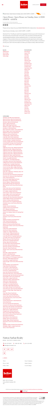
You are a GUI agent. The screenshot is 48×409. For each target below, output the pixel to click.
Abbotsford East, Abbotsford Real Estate (12, 119)
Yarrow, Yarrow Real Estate (8, 327)
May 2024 (26, 81)
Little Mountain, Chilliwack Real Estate (11, 233)
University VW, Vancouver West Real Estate (12, 305)
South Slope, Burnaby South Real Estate (12, 287)
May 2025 (26, 74)
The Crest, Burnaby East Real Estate (11, 303)
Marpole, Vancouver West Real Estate (11, 239)
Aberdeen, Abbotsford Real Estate (10, 122)
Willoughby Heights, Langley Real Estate (11, 326)
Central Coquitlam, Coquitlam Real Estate (12, 140)
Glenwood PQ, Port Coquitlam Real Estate (12, 201)
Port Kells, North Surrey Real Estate (10, 269)
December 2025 (28, 63)
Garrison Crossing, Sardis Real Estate (11, 200)
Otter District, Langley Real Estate (10, 260)
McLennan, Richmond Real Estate (10, 245)
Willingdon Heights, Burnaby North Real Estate (13, 324)
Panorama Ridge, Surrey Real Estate (10, 264)
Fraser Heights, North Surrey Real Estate (11, 194)
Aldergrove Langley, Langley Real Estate (11, 126)
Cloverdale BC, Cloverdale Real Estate (11, 159)
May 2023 (26, 90)
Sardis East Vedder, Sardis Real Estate (11, 279)
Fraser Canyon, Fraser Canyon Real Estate (12, 192)
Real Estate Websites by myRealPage (35, 389)
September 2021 (28, 104)
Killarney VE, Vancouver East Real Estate (11, 224)
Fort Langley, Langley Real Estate (10, 191)
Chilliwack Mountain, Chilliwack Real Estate (12, 149)
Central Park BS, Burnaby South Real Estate (12, 143)
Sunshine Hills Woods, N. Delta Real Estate (12, 300)
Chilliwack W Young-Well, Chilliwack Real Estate (13, 156)
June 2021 (26, 108)
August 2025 (27, 69)
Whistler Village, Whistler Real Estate (11, 320)
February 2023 (27, 93)
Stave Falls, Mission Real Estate (9, 293)
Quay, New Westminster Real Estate (11, 272)
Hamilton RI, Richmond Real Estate (10, 210)
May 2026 (26, 57)
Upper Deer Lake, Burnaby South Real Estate (12, 306)
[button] (36, 4)
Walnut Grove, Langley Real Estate (10, 309)
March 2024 (27, 84)
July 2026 (26, 54)
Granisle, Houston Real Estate (9, 206)
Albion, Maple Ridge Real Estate (10, 125)
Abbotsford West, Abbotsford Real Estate (14, 23)
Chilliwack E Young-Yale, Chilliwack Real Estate (13, 147)
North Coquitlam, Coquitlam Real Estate (11, 255)
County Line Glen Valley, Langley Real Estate (12, 167)
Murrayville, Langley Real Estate (10, 252)
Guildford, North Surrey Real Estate (10, 207)
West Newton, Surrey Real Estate (10, 317)
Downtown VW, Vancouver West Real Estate (12, 176)
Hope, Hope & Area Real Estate (9, 221)
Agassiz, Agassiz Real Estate (9, 123)
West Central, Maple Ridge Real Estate (11, 312)
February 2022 (27, 99)
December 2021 (27, 102)
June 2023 (26, 89)
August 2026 (27, 53)
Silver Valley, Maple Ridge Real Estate (11, 285)
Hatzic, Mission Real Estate (9, 215)
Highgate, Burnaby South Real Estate (11, 219)
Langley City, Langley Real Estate (10, 231)
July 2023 (26, 87)
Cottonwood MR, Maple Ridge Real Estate (12, 165)
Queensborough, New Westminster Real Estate (13, 275)
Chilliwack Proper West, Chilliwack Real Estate (13, 153)
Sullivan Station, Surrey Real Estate (10, 294)
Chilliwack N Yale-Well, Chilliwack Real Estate (12, 150)
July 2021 (26, 107)
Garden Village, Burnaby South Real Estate (12, 198)
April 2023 (26, 92)
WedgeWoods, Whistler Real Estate (10, 311)
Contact (43, 4)
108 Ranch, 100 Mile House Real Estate (11, 117)
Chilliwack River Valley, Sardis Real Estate (11, 155)
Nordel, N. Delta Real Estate (9, 254)
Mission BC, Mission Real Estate (9, 248)
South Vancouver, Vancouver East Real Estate (13, 288)
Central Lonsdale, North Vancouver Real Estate (13, 141)
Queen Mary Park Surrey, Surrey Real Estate (12, 273)
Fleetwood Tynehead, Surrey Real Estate (12, 189)
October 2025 (27, 66)
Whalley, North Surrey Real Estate (10, 318)
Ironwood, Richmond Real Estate (10, 222)
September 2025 (28, 68)
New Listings (5, 53)
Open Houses (6, 54)
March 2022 (27, 98)
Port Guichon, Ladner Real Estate (10, 267)
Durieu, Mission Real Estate (9, 177)
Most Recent (27, 51)
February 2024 (27, 86)
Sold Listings (5, 56)
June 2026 (26, 56)
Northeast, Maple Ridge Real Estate (10, 258)
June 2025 (26, 72)
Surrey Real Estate (7, 302)
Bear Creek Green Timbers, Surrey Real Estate (13, 129)
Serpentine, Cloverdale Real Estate (10, 284)
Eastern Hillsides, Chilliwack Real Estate (11, 182)
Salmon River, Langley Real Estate (10, 278)
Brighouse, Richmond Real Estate (10, 134)
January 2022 (27, 101)
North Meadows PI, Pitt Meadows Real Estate (13, 257)
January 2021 (27, 111)
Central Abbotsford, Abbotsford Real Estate (12, 138)
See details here (41, 28)
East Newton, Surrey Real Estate (10, 180)
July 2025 (26, 71)
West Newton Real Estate (8, 315)
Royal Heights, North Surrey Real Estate (11, 276)
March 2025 (27, 77)
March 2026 (27, 59)
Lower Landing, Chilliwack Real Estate (11, 234)
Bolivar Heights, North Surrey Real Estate (12, 131)
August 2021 (27, 105)
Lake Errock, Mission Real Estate (10, 230)
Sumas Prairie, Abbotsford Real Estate (11, 296)
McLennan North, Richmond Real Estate (11, 243)
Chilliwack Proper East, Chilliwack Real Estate (12, 152)
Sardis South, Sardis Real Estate (10, 281)
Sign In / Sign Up (36, 4)
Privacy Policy (25, 389)
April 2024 (26, 83)
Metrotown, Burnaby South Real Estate (11, 246)
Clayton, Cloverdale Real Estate (10, 158)
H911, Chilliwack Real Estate (9, 209)
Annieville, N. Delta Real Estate (9, 128)
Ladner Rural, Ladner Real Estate (10, 228)
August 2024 (27, 78)
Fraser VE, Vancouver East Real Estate (11, 195)
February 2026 (27, 60)
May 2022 (26, 96)
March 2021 (26, 110)
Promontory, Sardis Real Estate (9, 270)
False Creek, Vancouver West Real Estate (12, 188)
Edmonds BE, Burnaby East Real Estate (11, 183)
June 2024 (26, 80)
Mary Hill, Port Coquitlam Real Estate (11, 240)
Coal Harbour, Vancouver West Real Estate (12, 161)
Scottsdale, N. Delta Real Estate (10, 282)
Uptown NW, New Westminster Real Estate (12, 308)
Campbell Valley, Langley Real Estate (11, 135)
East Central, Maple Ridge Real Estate (11, 179)
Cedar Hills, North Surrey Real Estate (11, 137)
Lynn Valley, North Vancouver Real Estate (11, 237)
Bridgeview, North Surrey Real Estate (11, 132)
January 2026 (27, 62)
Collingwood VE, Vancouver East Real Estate (12, 162)
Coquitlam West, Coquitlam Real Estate (11, 164)
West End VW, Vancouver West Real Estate (12, 314)
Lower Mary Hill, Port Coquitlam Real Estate (12, 236)
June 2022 (26, 95)
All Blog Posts (6, 51)
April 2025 (26, 75)
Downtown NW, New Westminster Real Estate (13, 174)
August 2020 (27, 113)
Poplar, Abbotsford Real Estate (9, 266)
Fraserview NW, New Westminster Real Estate (13, 197)
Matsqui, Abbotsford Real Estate (10, 242)
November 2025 (27, 65)
